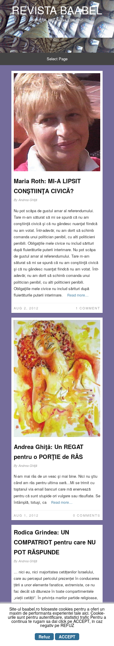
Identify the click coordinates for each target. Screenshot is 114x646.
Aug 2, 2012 (26, 308)
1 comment (88, 308)
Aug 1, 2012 (26, 515)
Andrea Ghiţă (27, 200)
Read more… (78, 294)
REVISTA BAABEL (57, 10)
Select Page (57, 58)
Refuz (44, 637)
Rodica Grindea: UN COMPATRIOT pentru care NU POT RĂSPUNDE (55, 542)
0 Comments (86, 515)
